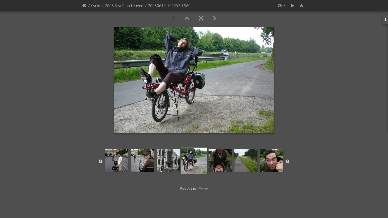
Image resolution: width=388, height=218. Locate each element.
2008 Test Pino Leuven (124, 5)
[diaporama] (292, 6)
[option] (194, 160)
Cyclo (95, 5)
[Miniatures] (187, 18)
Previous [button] (101, 161)
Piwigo (203, 188)
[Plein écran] (201, 18)
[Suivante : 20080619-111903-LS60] (214, 18)
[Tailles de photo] (281, 6)
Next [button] (288, 161)
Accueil (84, 6)
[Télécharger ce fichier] (301, 6)
